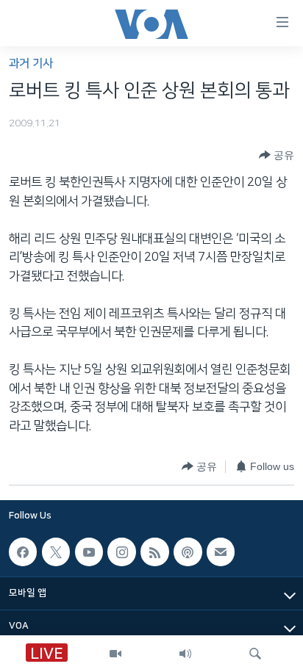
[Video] (115, 653)
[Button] (276, 155)
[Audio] (185, 653)
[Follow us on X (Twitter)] (56, 552)
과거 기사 (31, 63)
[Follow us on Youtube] (89, 552)
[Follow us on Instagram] (121, 552)
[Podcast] (188, 552)
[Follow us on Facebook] (23, 552)
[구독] (221, 552)
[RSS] (154, 552)
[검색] (255, 653)
